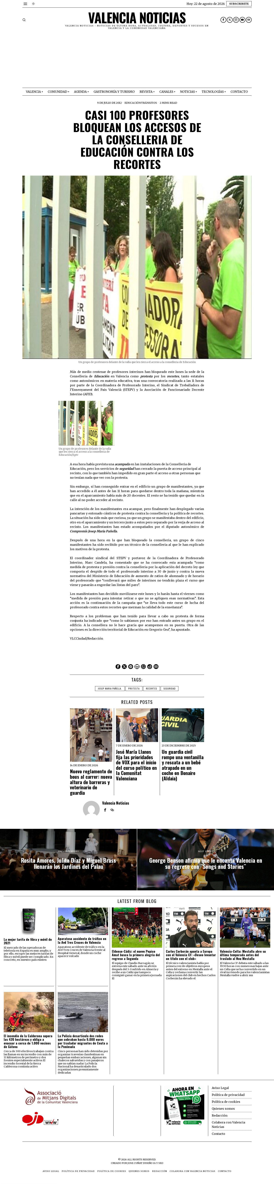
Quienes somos (223, 1108)
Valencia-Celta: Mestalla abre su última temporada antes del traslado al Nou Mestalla (243, 955)
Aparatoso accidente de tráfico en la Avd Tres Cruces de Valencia (82, 940)
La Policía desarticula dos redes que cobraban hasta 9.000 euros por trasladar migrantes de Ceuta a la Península (83, 1041)
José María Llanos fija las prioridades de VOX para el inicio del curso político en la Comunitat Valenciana (136, 765)
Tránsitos (149, 102)
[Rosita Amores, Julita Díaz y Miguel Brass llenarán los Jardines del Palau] (68, 859)
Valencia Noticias (115, 803)
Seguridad (169, 688)
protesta (134, 688)
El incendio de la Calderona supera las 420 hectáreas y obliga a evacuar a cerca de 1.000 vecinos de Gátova (28, 1041)
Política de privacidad (228, 1095)
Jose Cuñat (134, 1162)
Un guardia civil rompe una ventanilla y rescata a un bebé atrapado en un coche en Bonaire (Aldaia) (183, 765)
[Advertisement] (137, 60)
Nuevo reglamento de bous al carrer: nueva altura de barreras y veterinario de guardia (91, 782)
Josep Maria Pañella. (110, 688)
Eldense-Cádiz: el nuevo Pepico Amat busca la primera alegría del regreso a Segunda (136, 955)
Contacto (218, 1134)
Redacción (219, 1115)
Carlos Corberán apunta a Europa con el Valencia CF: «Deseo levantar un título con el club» (191, 955)
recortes (151, 688)
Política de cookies (226, 1102)
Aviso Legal (220, 1088)
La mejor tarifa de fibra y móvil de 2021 (28, 941)
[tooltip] (223, 20)
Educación (133, 102)
